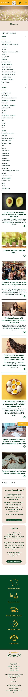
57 (12, 482)
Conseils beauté (6, 42)
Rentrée (4, 173)
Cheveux (4, 47)
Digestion (4, 110)
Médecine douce (7, 143)
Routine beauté (6, 178)
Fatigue (4, 123)
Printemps (5, 168)
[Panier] (20, 2)
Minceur (4, 148)
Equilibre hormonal (7, 118)
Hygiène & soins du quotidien (10, 52)
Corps (4, 49)
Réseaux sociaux (7, 175)
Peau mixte (5, 158)
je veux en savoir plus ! (14, 520)
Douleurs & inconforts (8, 72)
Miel (3, 145)
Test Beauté (22, 424)
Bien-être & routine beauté (10, 44)
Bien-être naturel (7, 67)
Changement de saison (8, 100)
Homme (4, 130)
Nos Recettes (6, 82)
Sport (3, 183)
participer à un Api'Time (14, 561)
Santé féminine (6, 77)
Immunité (4, 135)
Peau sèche (5, 163)
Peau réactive (6, 160)
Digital (3, 113)
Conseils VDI (5, 57)
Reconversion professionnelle (10, 170)
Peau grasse (5, 153)
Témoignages (6, 188)
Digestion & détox (7, 69)
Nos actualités (6, 62)
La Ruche (4, 59)
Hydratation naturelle (8, 133)
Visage (4, 54)
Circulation (5, 103)
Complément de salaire (8, 105)
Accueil (6, 33)
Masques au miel (7, 140)
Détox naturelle (6, 108)
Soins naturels (6, 180)
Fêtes (3, 125)
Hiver (3, 128)
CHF (8, 2)
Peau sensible (6, 165)
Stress (3, 185)
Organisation (5, 150)
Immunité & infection (8, 74)
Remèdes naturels (7, 64)
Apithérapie (5, 95)
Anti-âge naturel (6, 93)
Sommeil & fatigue (7, 79)
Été (3, 120)
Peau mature (5, 155)
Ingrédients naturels (8, 138)
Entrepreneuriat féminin (9, 115)
